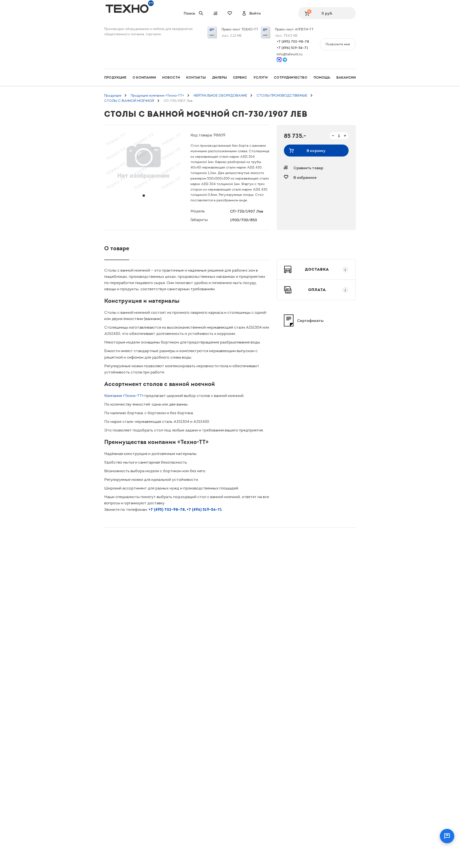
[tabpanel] (143, 161)
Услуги (260, 77)
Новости (171, 77)
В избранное (304, 177)
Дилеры (219, 77)
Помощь (322, 77)
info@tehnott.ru (289, 54)
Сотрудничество (290, 77)
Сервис (240, 77)
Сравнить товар (308, 167)
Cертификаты (310, 320)
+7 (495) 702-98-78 (293, 41)
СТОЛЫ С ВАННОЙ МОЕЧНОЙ (129, 101)
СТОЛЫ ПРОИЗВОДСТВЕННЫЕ (282, 95)
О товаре (116, 248)
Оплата (327, 289)
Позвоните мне (338, 44)
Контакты (196, 77)
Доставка (325, 269)
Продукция (115, 77)
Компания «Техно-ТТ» (124, 395)
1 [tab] (144, 195)
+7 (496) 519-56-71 (292, 48)
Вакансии (346, 77)
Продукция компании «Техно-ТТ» (157, 95)
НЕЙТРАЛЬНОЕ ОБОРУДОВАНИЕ (220, 95)
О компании (144, 77)
